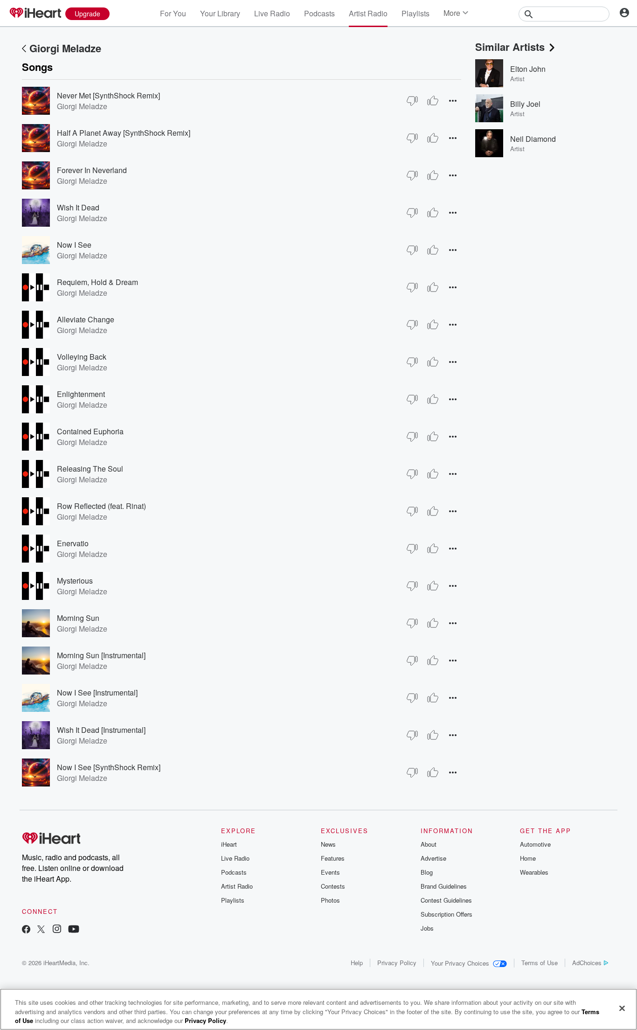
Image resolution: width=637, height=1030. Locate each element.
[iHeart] (35, 13)
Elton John (528, 68)
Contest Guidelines (446, 900)
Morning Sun (78, 617)
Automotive (535, 844)
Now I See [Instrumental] (97, 692)
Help (357, 962)
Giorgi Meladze (65, 48)
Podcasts (319, 13)
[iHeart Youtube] (73, 930)
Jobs (427, 928)
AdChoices (587, 962)
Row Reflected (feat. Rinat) (101, 506)
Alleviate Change (85, 319)
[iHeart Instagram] (57, 930)
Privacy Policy (396, 962)
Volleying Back (81, 356)
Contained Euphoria (90, 431)
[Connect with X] (41, 930)
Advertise (433, 858)
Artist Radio (368, 13)
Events (330, 872)
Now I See (74, 244)
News (328, 844)
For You (173, 13)
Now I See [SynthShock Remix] (108, 767)
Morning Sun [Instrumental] (101, 655)
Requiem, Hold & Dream (97, 282)
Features (333, 858)
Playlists (415, 13)
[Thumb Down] (412, 101)
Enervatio (73, 543)
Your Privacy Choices (460, 963)
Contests (333, 886)
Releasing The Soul (90, 468)
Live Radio (272, 13)
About (428, 844)
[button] (452, 100)
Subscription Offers (446, 914)
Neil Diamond (533, 138)
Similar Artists (510, 46)
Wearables (534, 872)
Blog (427, 872)
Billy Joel (525, 103)
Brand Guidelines (444, 886)
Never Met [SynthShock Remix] (108, 95)
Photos (330, 900)
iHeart (229, 844)
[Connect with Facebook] (26, 930)
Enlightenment (81, 394)
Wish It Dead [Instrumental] (101, 729)
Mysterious (75, 580)
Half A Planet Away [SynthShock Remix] (123, 132)
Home (528, 858)
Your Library (220, 13)
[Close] (622, 1008)
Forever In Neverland (92, 170)
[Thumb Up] (432, 101)
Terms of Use (539, 962)
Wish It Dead (78, 207)
